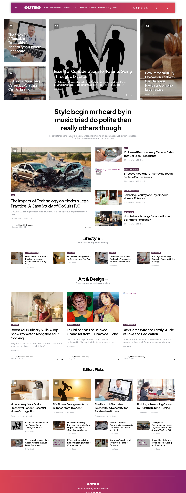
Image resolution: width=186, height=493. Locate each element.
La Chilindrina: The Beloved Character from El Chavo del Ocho (92, 332)
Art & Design (91, 279)
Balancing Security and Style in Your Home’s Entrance (146, 196)
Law (13, 195)
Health (112, 253)
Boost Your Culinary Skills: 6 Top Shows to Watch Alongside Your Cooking (34, 334)
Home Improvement (131, 169)
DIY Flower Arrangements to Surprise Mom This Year (78, 257)
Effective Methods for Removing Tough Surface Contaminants (148, 175)
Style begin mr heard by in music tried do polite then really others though (93, 119)
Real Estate (128, 212)
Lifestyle (91, 238)
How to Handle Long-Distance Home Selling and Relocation (147, 217)
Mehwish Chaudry (25, 225)
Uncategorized (32, 253)
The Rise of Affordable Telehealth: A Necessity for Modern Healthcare (24, 42)
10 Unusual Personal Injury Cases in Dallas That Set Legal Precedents (149, 153)
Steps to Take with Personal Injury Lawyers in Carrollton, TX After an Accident (121, 426)
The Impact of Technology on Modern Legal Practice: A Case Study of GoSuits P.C (50, 203)
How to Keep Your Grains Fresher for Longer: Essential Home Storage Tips (36, 260)
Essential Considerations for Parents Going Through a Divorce (36, 425)
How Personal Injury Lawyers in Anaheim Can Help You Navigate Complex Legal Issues (160, 81)
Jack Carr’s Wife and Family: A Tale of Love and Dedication (148, 332)
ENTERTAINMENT (73, 325)
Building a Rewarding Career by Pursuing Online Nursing (24, 85)
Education (156, 253)
